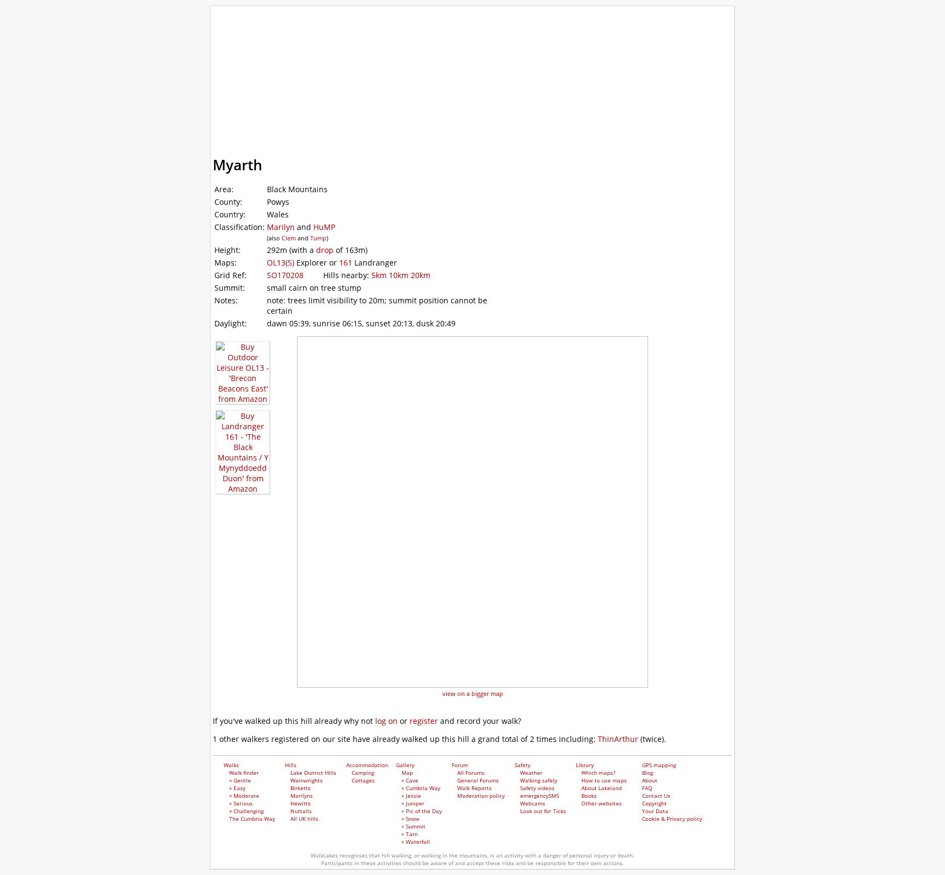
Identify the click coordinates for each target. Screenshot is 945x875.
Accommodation (367, 106)
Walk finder (244, 772)
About (649, 780)
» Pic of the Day (421, 811)
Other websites (601, 803)
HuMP (324, 227)
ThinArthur (618, 739)
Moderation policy (481, 795)
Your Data (655, 811)
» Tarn (409, 834)
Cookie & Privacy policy (672, 818)
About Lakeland (601, 788)
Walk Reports (474, 788)
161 (345, 262)
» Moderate (244, 795)
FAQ (647, 788)
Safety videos (537, 788)
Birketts (300, 788)
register (424, 721)
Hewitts (300, 803)
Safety (552, 106)
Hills (295, 106)
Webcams (532, 803)
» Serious (241, 803)
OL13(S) (280, 262)
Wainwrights (306, 780)
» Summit (413, 826)
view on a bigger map (472, 693)
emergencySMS (539, 795)
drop (325, 250)
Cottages (363, 780)
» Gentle (240, 780)
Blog (647, 772)
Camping (363, 772)
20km (420, 275)
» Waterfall (415, 841)
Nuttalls (301, 811)
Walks (251, 106)
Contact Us (656, 795)
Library (605, 106)
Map (407, 772)
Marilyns (301, 795)
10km (399, 275)
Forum (501, 106)
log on (386, 721)
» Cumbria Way (420, 788)
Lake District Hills (313, 772)
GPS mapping (270, 131)
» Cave (409, 780)
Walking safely (538, 780)
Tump (318, 238)
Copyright (654, 803)
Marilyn (281, 227)
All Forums (471, 772)
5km (379, 275)
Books (589, 795)
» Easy (237, 788)
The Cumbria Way (252, 818)
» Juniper (412, 803)
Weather (531, 772)
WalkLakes (273, 21)
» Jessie (411, 795)
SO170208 (285, 275)
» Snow (410, 818)
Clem (289, 238)
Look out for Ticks (543, 811)
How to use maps (604, 780)
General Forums (478, 780)
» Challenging (246, 811)
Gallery (448, 106)
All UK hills (304, 818)
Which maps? (598, 772)
